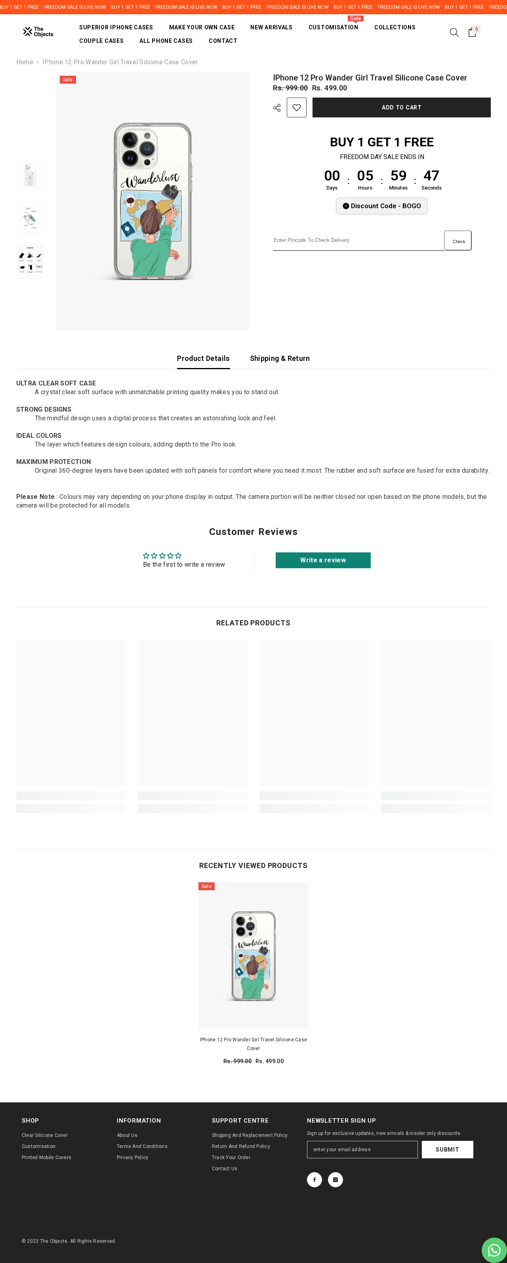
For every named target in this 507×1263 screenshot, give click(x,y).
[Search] (454, 32)
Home (24, 62)
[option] (153, 201)
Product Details (203, 358)
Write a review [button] (322, 560)
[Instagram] (335, 1179)
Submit (447, 1149)
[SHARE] (280, 107)
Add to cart (402, 107)
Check (459, 241)
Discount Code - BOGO (386, 206)
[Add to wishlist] (297, 107)
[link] (71, 796)
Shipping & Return (280, 358)
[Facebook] (314, 1179)
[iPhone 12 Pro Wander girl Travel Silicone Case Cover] (253, 955)
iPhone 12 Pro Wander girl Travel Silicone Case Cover (253, 1044)
